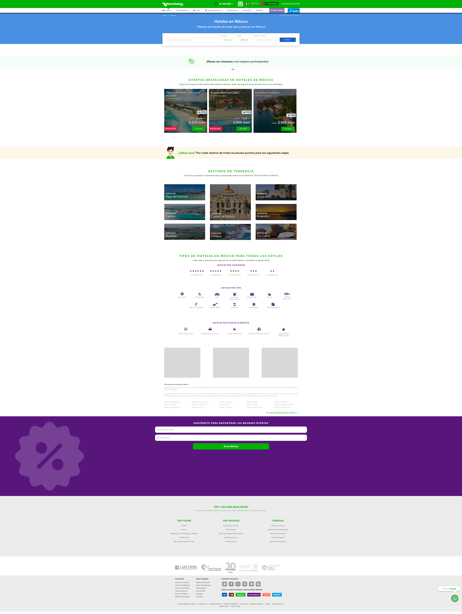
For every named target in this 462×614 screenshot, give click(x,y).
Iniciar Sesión (272, 4)
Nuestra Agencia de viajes (186, 604)
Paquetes (199, 594)
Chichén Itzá (184, 537)
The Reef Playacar (278, 537)
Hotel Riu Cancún (231, 537)
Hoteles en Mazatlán (182, 585)
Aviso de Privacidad (230, 604)
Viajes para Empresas (203, 585)
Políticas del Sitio (215, 604)
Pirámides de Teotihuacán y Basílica (184, 534)
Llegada (224, 36)
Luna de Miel (200, 591)
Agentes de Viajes (256, 604)
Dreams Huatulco (278, 526)
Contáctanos (202, 604)
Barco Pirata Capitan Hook (184, 541)
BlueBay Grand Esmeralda (278, 530)
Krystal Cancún (231, 541)
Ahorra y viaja (235, 606)
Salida (239, 36)
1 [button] (230, 69)
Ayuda (267, 604)
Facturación (244, 604)
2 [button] (233, 69)
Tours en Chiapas (181, 594)
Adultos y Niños (259, 36)
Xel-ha (184, 530)
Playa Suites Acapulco (278, 541)
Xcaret (184, 526)
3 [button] (235, 69)
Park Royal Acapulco (278, 534)
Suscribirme (231, 446)
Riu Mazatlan (231, 530)
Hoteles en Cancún (182, 582)
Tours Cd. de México (182, 588)
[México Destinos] (174, 4)
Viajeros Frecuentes (203, 582)
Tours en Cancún (181, 591)
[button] (216, 10)
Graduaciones (201, 588)
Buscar (287, 40)
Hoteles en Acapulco (182, 597)
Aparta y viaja (223, 606)
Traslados (199, 597)
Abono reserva (277, 604)
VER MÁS (198, 129)
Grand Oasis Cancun (231, 526)
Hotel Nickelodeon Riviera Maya (231, 534)
